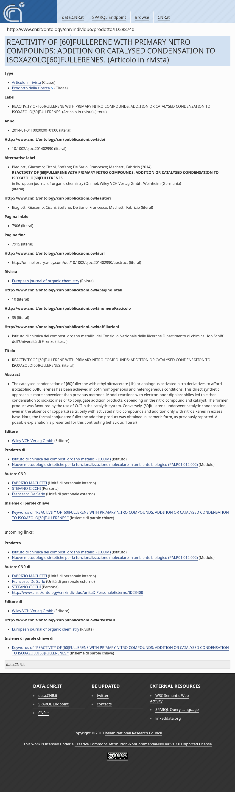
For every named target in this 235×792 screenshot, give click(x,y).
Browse (142, 17)
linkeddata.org (168, 718)
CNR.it (164, 17)
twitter (103, 695)
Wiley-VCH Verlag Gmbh (32, 440)
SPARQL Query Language (177, 709)
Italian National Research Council (133, 733)
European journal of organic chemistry (45, 280)
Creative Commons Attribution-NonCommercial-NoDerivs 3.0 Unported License (143, 744)
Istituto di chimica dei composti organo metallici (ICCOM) (61, 459)
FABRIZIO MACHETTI (29, 482)
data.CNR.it (73, 17)
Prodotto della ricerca (31, 87)
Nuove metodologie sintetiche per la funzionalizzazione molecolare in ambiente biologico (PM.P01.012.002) (105, 464)
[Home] (28, 11)
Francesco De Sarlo (28, 493)
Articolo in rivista (26, 82)
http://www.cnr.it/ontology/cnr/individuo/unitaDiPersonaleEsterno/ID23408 (77, 592)
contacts (104, 704)
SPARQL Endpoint (109, 17)
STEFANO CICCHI (26, 488)
